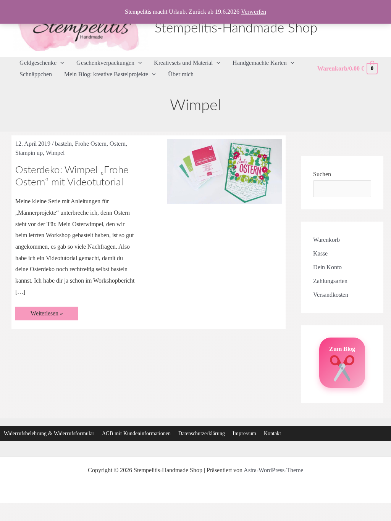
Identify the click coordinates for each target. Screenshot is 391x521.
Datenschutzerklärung (201, 433)
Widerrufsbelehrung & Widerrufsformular (49, 433)
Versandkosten (330, 294)
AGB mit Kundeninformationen (136, 433)
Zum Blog (342, 349)
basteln (63, 143)
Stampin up (29, 153)
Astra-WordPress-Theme (273, 470)
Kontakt (272, 433)
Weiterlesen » (46, 315)
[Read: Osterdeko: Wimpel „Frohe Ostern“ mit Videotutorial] (224, 171)
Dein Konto (327, 267)
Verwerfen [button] (253, 11)
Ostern (118, 143)
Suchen (322, 174)
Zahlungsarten (330, 281)
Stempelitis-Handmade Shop (236, 28)
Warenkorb (326, 239)
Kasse (320, 253)
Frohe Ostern (91, 143)
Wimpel (55, 153)
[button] (60, 63)
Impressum (244, 433)
